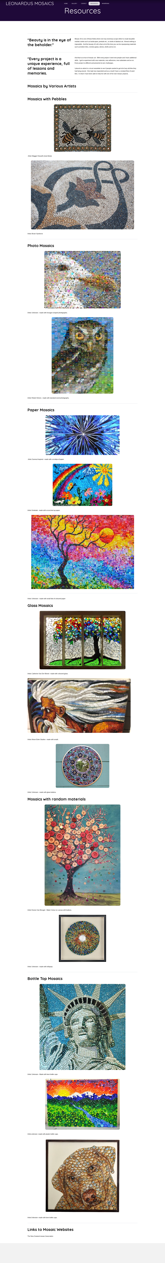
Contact (84, 3)
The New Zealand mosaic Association (40, 1236)
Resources (94, 3)
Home (66, 3)
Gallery (74, 3)
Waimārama (105, 3)
